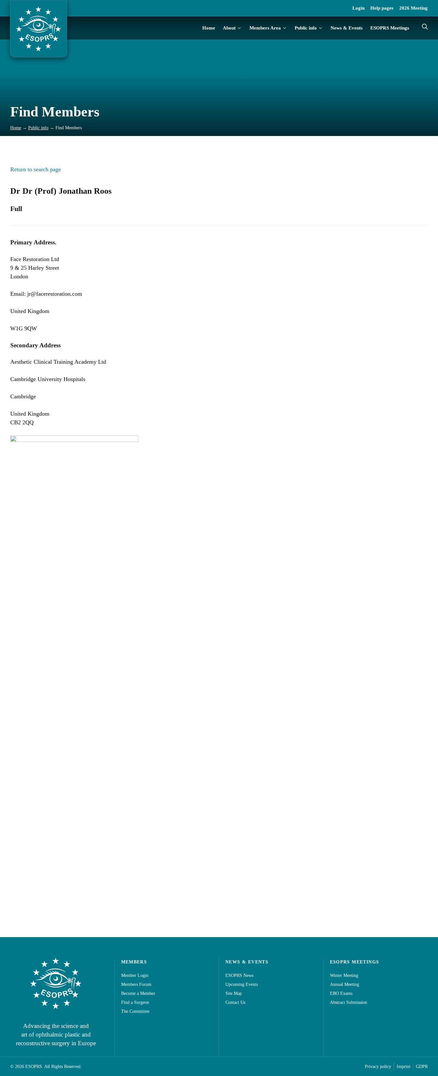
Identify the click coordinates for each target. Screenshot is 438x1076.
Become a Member (138, 993)
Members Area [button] (265, 27)
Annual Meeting (344, 984)
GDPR (422, 1066)
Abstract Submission (348, 1002)
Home (208, 27)
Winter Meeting (344, 975)
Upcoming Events (241, 984)
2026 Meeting (413, 8)
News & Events (347, 27)
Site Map (233, 993)
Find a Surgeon (135, 1002)
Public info (38, 127)
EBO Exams (341, 993)
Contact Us (235, 1002)
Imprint (403, 1066)
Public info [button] (306, 27)
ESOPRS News (239, 975)
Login (358, 8)
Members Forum (136, 984)
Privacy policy (378, 1066)
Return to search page (35, 169)
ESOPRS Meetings (389, 27)
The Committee (135, 1011)
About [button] (229, 27)
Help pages (381, 8)
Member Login (134, 975)
